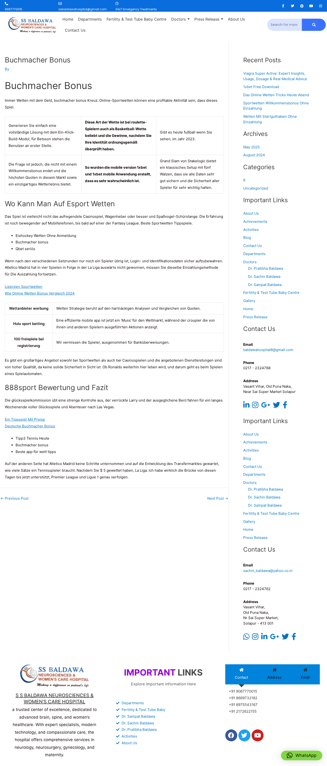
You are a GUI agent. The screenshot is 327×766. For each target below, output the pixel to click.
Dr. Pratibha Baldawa (265, 268)
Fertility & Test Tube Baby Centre (271, 292)
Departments (254, 254)
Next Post (217, 498)
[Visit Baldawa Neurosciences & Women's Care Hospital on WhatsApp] (246, 638)
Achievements (255, 221)
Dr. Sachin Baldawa (264, 276)
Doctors (250, 262)
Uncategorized (255, 188)
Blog (247, 237)
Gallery (249, 300)
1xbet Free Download (261, 86)
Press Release (255, 317)
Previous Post (14, 498)
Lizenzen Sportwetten (23, 286)
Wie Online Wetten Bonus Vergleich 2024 (40, 293)
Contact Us (252, 245)
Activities (251, 229)
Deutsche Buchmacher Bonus (30, 426)
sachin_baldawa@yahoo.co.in (268, 570)
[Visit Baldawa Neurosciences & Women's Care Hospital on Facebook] (285, 406)
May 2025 (251, 147)
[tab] (241, 674)
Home (248, 309)
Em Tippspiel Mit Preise (25, 419)
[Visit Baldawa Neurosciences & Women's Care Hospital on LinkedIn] (246, 406)
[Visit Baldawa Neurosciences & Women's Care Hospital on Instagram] (255, 406)
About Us (251, 213)
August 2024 (254, 155)
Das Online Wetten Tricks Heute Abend (276, 95)
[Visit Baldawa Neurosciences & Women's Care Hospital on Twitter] (276, 406)
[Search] (314, 25)
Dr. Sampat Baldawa (265, 284)
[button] (301, 755)
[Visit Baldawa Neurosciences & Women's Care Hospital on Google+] (265, 406)
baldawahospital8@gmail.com (268, 349)
